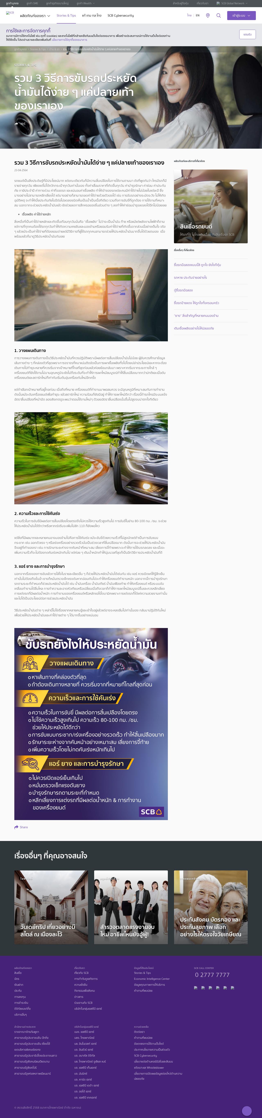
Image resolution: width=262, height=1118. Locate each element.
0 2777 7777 (212, 974)
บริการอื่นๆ (20, 1015)
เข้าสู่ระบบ (239, 15)
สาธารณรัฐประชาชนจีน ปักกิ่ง (31, 1038)
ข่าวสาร (78, 997)
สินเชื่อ (17, 973)
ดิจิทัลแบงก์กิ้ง (22, 1009)
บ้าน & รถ (54, 49)
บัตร (16, 979)
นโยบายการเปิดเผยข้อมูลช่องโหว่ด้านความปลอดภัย (158, 1076)
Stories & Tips (66, 16)
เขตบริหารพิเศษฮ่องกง (27, 1050)
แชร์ (22, 123)
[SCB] (10, 13)
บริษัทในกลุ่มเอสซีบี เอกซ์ (88, 1009)
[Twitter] (225, 987)
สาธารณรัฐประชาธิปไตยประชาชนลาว (35, 1056)
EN (197, 15)
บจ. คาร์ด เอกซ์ (83, 1079)
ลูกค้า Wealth (84, 3)
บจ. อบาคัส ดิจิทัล (84, 1056)
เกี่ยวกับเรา (202, 3)
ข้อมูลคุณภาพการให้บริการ (149, 985)
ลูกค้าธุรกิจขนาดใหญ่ (57, 3)
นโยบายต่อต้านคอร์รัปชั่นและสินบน (153, 1061)
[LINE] (203, 987)
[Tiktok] (210, 987)
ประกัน (17, 991)
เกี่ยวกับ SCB (81, 973)
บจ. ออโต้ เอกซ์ (82, 1091)
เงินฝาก (18, 985)
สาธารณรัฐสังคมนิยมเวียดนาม (32, 1061)
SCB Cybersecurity (121, 16)
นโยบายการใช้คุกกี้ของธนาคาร (69, 39)
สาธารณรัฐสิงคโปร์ (25, 1068)
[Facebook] (195, 987)
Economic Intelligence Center (152, 979)
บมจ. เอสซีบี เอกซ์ (84, 1032)
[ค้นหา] (218, 15)
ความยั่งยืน (80, 985)
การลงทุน (20, 997)
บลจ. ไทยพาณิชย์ (84, 1038)
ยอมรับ (248, 34)
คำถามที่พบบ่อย (143, 991)
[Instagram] (232, 987)
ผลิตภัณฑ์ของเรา (32, 16)
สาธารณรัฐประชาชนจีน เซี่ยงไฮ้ (32, 1044)
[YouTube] (217, 987)
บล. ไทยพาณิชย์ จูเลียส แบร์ (90, 1061)
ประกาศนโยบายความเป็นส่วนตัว (152, 1050)
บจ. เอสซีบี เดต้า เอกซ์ (86, 1085)
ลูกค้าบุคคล (12, 3)
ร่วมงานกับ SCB (83, 1003)
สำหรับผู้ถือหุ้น (181, 3)
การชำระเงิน (21, 1003)
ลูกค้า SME (32, 3)
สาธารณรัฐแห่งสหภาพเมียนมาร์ (32, 1074)
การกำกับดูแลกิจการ (86, 979)
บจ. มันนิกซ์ (80, 1074)
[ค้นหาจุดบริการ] (208, 15)
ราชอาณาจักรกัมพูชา (26, 1032)
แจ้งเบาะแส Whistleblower (149, 1068)
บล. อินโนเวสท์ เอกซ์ (85, 1044)
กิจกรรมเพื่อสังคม (84, 991)
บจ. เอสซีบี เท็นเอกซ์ (85, 1068)
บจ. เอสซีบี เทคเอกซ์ (85, 1097)
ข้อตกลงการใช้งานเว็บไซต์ (149, 1044)
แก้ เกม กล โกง (92, 16)
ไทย (189, 15)
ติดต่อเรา (139, 1032)
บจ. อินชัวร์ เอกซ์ (83, 1050)
